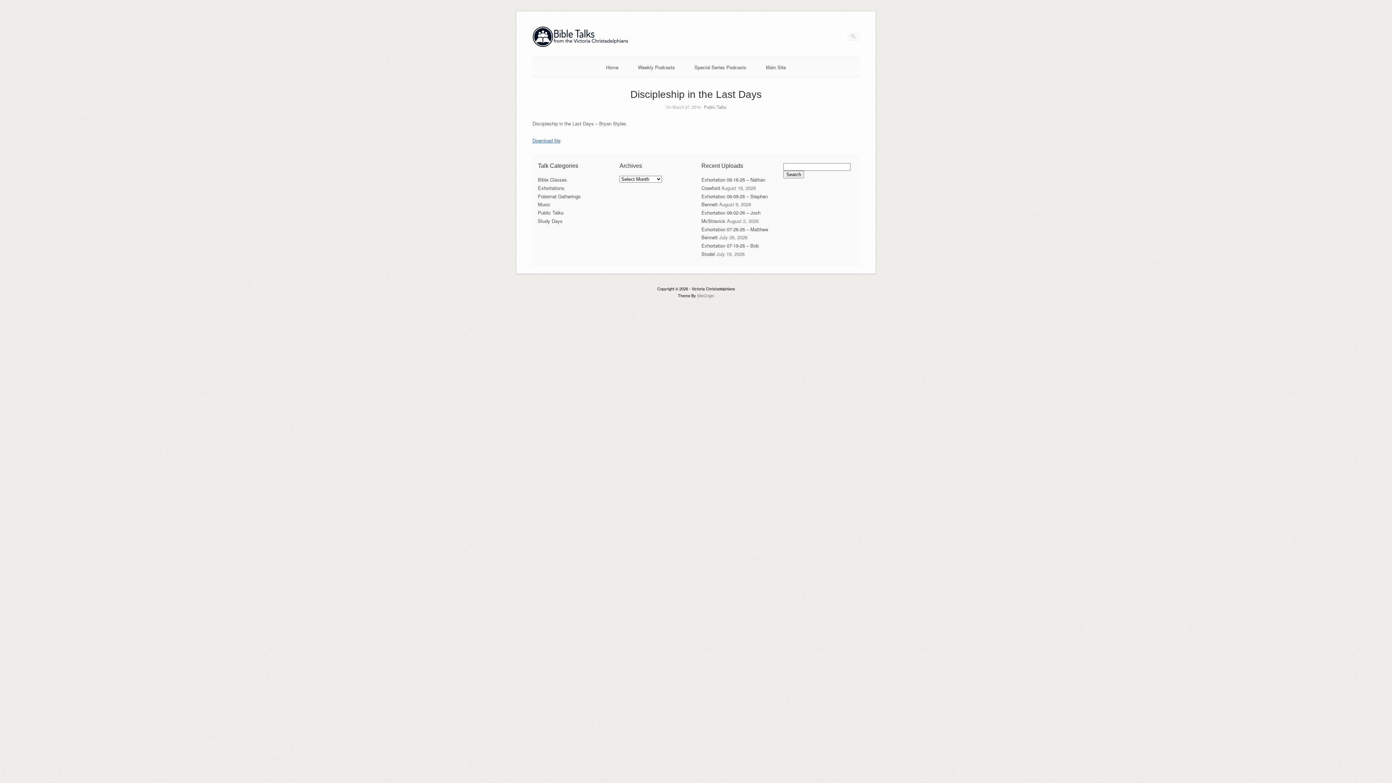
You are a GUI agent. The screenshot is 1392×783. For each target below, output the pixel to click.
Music (544, 204)
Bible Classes (552, 179)
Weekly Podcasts (656, 67)
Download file (546, 140)
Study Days (550, 221)
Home (612, 67)
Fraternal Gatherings (559, 196)
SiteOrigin (705, 295)
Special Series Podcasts (720, 67)
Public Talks (715, 107)
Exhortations (551, 188)
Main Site (776, 67)
